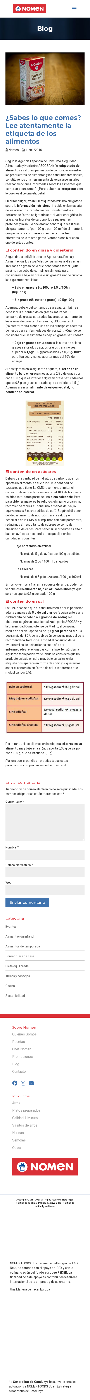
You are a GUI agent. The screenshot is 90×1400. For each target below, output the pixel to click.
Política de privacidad (49, 1203)
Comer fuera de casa (20, 956)
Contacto (19, 1071)
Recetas (18, 1042)
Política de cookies (26, 1203)
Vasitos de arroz (25, 1125)
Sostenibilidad (15, 995)
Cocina (10, 986)
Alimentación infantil (19, 936)
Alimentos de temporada (22, 946)
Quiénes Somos (24, 1034)
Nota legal (67, 1200)
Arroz (16, 1103)
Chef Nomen (21, 1049)
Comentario (14, 801)
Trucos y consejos (17, 976)
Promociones (22, 1057)
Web (8, 882)
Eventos (11, 926)
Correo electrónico (19, 865)
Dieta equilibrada (17, 966)
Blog (15, 1064)
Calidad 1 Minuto (25, 1118)
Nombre (12, 847)
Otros (16, 1148)
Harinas (18, 1133)
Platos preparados (26, 1110)
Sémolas (19, 1140)
